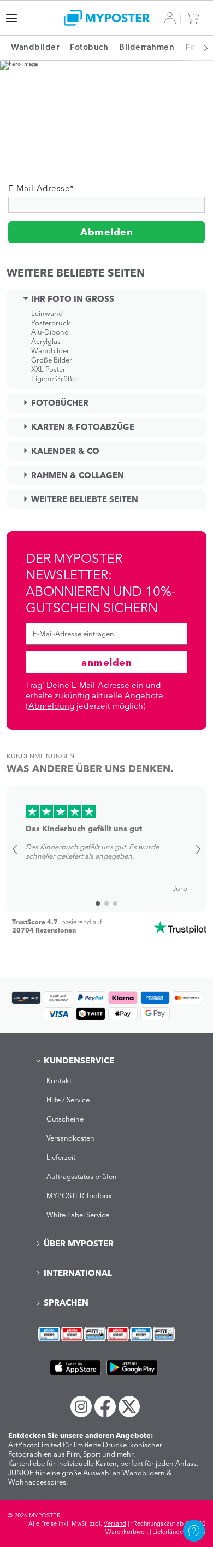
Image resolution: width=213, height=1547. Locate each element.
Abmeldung (51, 705)
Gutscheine (65, 1118)
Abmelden (106, 232)
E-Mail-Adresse (41, 188)
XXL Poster (48, 369)
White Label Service (77, 1214)
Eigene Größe (53, 378)
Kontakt (59, 1080)
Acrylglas (46, 341)
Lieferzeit (60, 1157)
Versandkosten (70, 1138)
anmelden (106, 662)
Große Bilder (51, 359)
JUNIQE (21, 1472)
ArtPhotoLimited (34, 1444)
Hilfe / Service (68, 1099)
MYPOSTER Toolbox (78, 1195)
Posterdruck (50, 322)
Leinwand (47, 313)
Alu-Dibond (50, 331)
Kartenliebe (26, 1463)
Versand (115, 1523)
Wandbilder (50, 350)
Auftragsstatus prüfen (81, 1176)
